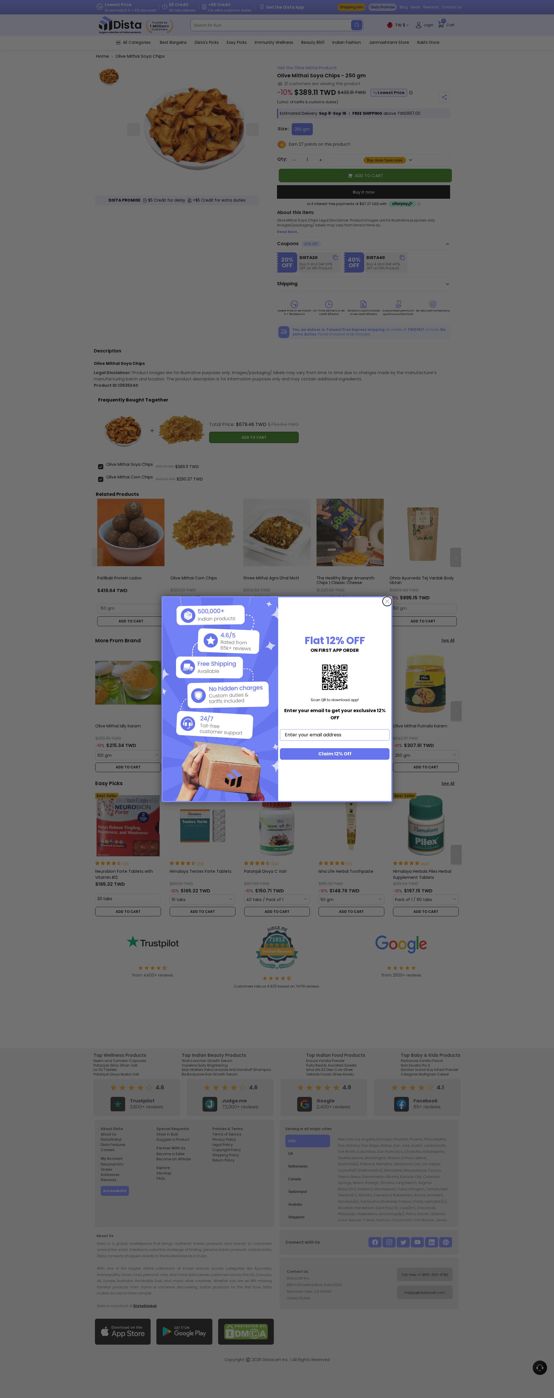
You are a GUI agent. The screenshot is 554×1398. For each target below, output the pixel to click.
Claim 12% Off (334, 753)
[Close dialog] (387, 601)
